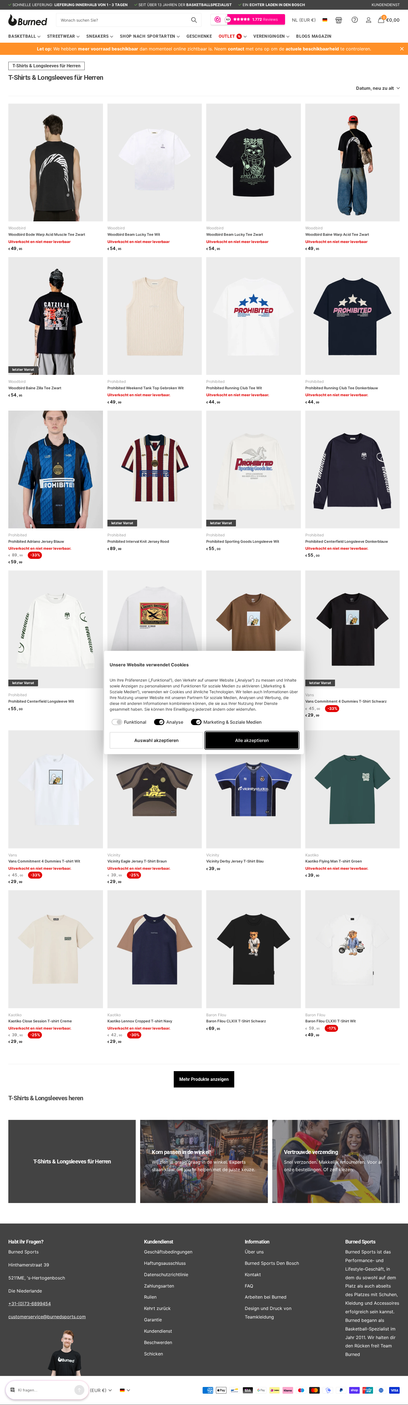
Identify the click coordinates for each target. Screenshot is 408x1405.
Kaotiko (312, 855)
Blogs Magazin (314, 36)
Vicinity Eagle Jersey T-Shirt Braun (137, 861)
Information (257, 1242)
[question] (354, 20)
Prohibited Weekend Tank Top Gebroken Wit (145, 388)
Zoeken (194, 20)
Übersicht (285, 664)
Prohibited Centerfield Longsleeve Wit (41, 701)
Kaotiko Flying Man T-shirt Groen (333, 861)
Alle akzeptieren (252, 740)
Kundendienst (158, 1242)
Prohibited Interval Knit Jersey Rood (138, 541)
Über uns (254, 1252)
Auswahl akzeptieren (156, 740)
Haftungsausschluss (165, 1263)
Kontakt (253, 1274)
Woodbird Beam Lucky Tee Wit (133, 234)
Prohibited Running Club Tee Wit (234, 388)
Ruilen (150, 1297)
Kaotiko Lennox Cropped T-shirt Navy (139, 1021)
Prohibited (116, 381)
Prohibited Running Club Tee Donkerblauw (341, 388)
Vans (309, 695)
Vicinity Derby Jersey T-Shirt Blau (235, 861)
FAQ (249, 1286)
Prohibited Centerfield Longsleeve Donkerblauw (346, 541)
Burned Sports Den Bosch (272, 1263)
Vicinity (113, 855)
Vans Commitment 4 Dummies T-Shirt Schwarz (346, 701)
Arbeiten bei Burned (265, 1297)
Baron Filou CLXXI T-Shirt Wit (330, 1021)
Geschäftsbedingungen (168, 1252)
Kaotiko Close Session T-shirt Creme (40, 1021)
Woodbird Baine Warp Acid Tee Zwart (337, 234)
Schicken (153, 1354)
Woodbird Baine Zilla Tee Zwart (34, 388)
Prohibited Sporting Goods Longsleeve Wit (242, 541)
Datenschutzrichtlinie (166, 1274)
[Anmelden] (368, 20)
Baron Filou (216, 1015)
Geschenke (199, 36)
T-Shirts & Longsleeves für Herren (46, 65)
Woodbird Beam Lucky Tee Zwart (234, 234)
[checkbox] (129, 722)
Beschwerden (158, 1342)
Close (402, 49)
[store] (339, 20)
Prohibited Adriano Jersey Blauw (36, 541)
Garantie (153, 1319)
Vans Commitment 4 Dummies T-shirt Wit (44, 861)
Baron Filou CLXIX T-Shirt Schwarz (236, 1021)
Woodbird (17, 228)
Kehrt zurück (157, 1308)
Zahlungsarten (159, 1286)
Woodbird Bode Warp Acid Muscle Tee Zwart (46, 234)
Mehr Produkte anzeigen (204, 1079)
